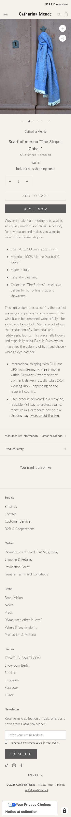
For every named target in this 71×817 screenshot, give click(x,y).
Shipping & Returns (18, 559)
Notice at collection (21, 812)
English (33, 775)
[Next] (49, 121)
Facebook (11, 687)
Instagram (12, 680)
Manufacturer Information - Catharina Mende (33, 436)
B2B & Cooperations (56, 4)
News (9, 605)
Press (8, 612)
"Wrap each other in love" (23, 620)
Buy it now (35, 209)
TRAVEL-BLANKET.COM (23, 658)
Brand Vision (14, 598)
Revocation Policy (17, 567)
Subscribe (20, 754)
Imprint (60, 784)
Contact (10, 514)
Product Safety (14, 449)
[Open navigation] (5, 14)
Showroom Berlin (17, 665)
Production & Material (20, 634)
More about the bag (44, 415)
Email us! (11, 506)
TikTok (9, 695)
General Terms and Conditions (26, 574)
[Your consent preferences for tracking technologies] (64, 810)
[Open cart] (65, 14)
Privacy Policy (51, 742)
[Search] (59, 14)
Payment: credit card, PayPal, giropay (32, 552)
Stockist (10, 673)
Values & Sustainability (21, 627)
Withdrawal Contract (36, 790)
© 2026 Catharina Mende (21, 784)
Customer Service (17, 521)
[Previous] (21, 121)
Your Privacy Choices (33, 805)
